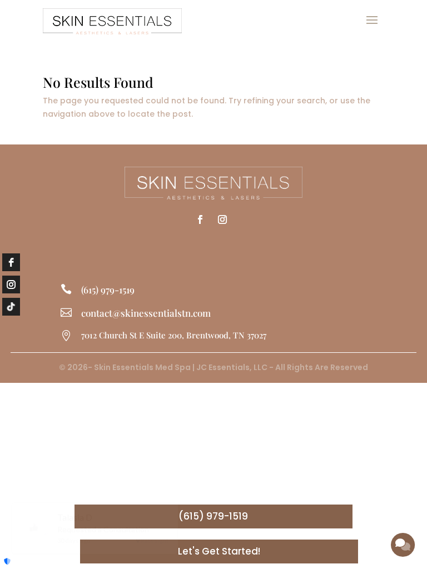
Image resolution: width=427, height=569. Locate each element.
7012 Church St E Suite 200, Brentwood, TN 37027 (173, 335)
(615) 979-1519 (108, 289)
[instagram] (11, 284)
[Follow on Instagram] (222, 219)
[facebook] (11, 262)
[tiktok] (11, 307)
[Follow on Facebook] (200, 219)
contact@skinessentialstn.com (146, 313)
